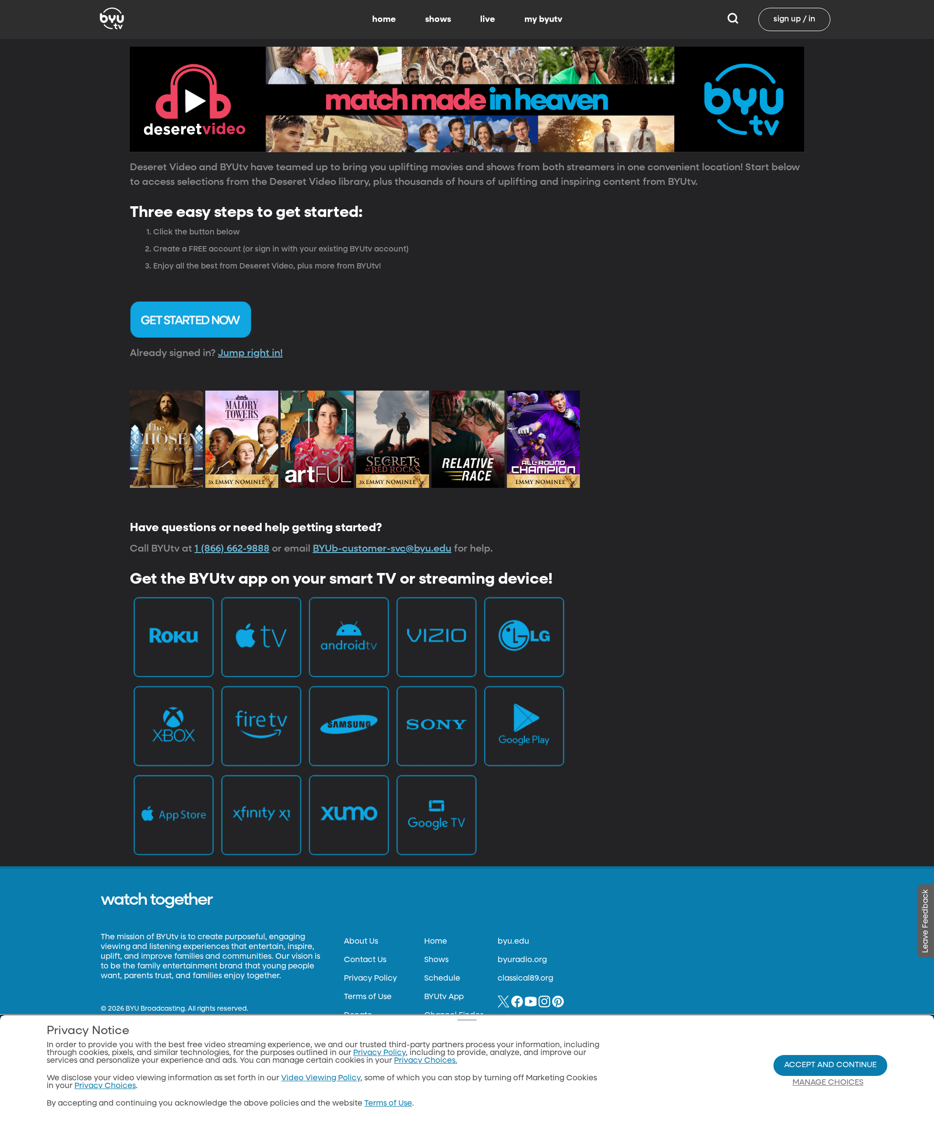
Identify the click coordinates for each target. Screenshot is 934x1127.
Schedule (442, 979)
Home (435, 942)
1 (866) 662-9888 (232, 549)
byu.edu (513, 942)
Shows (436, 960)
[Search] (733, 19)
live (487, 19)
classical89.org (525, 979)
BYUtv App (444, 997)
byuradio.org (522, 960)
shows (438, 19)
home (384, 19)
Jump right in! (250, 353)
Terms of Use (368, 997)
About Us (361, 942)
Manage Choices (827, 1083)
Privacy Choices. (425, 1061)
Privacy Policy (370, 979)
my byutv (543, 19)
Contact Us (365, 960)
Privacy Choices (105, 1086)
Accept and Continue (830, 1065)
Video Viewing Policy (320, 1078)
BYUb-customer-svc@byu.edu (382, 549)
